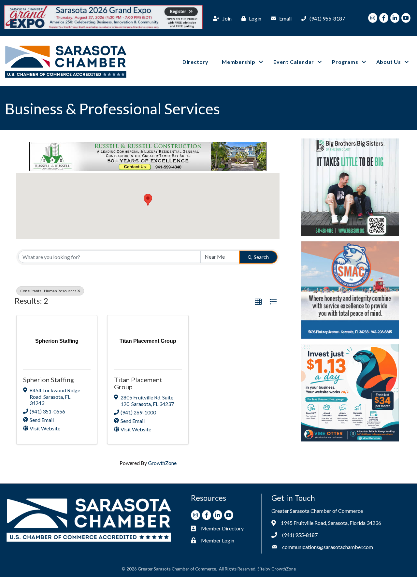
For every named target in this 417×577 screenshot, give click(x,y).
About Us (388, 62)
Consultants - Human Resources (48, 290)
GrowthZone (162, 463)
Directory (195, 62)
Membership (238, 62)
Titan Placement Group (138, 383)
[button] (148, 200)
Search (261, 257)
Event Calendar (293, 62)
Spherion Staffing (48, 379)
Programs (345, 62)
